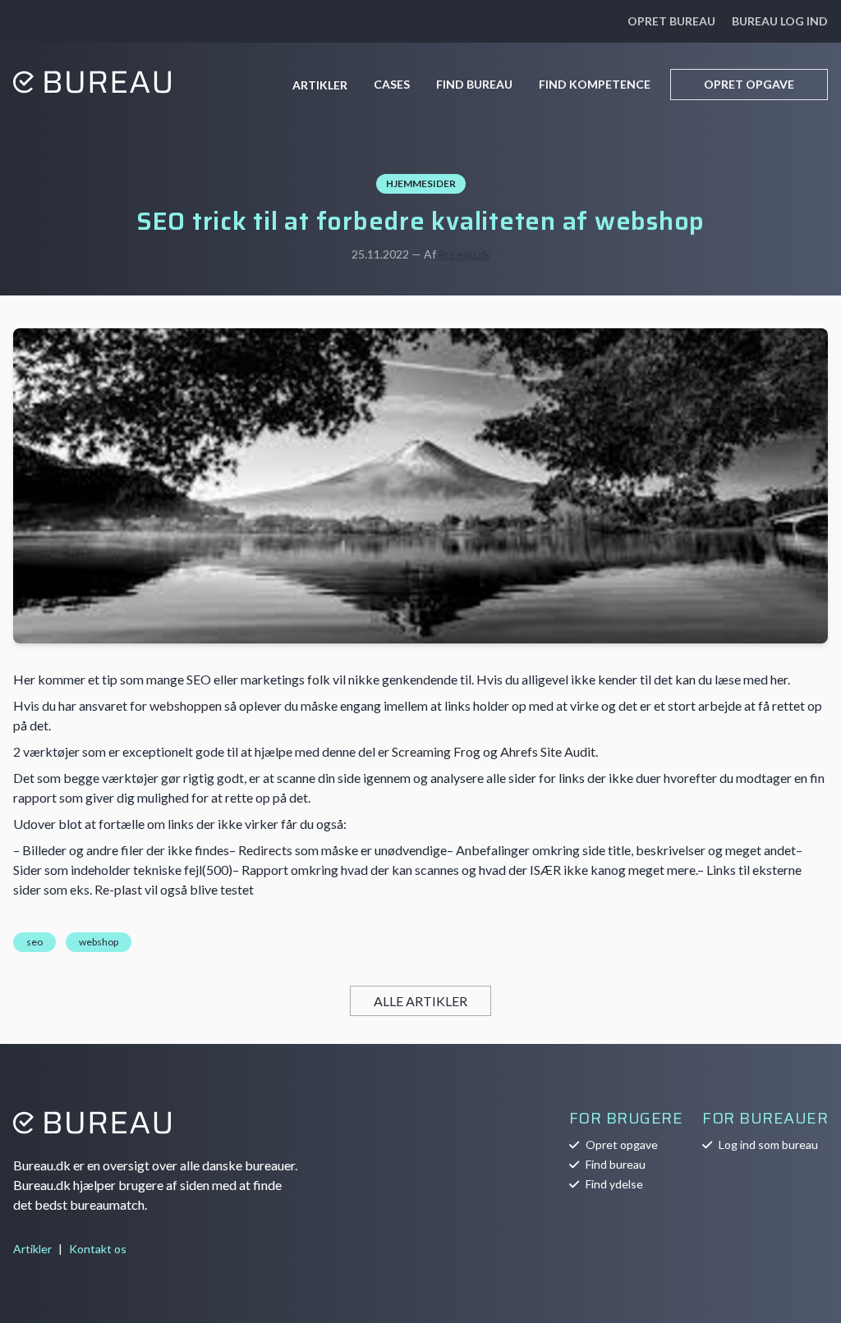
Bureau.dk (464, 254)
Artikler (319, 85)
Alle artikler (420, 1001)
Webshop (98, 942)
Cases (392, 84)
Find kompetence (594, 84)
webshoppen (185, 705)
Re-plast (118, 889)
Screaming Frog (436, 751)
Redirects (265, 850)
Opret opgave (749, 84)
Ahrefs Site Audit (547, 751)
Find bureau (474, 84)
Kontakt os (97, 1249)
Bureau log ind (780, 21)
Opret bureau (671, 21)
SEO (34, 942)
